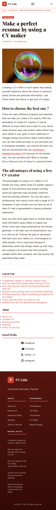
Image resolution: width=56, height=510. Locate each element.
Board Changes (36, 425)
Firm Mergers (35, 406)
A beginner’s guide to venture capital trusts (24, 280)
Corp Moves (13, 10)
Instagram (30, 360)
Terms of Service (11, 327)
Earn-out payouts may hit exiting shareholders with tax (17, 463)
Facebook (30, 343)
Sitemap (6, 324)
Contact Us (8, 319)
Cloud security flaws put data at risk (21, 299)
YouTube (29, 348)
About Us (7, 316)
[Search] (51, 4)
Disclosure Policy (11, 322)
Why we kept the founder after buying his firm (26, 283)
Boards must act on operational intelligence (24, 302)
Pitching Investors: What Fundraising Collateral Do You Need (15, 488)
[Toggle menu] (33, 3)
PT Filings (34, 420)
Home (4, 10)
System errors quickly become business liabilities (27, 291)
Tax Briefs (34, 411)
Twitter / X (29, 354)
